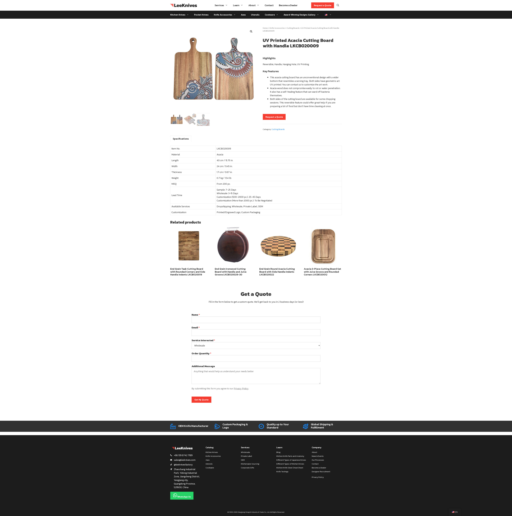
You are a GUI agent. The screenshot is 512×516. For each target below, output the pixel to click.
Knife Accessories (223, 14)
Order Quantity (201, 353)
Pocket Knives (201, 14)
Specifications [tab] (181, 139)
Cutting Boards (293, 28)
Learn (236, 5)
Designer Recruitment (321, 471)
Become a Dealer (288, 5)
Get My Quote (201, 399)
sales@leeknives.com (184, 460)
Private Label (246, 456)
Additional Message (203, 366)
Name (196, 315)
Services (219, 5)
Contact (269, 5)
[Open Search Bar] (338, 5)
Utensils (255, 14)
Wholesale (245, 452)
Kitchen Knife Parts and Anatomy (290, 456)
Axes (243, 14)
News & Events (318, 456)
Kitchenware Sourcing (250, 463)
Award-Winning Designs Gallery (299, 14)
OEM (243, 460)
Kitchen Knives (177, 14)
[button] (251, 31)
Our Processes (318, 460)
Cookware (270, 14)
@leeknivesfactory (183, 464)
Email (196, 327)
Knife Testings (282, 471)
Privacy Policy (241, 388)
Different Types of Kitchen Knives (290, 463)
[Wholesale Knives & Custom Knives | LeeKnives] (183, 5)
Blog (278, 452)
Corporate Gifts (247, 467)
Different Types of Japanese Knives (291, 460)
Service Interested (203, 340)
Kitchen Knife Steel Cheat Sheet (289, 467)
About (252, 5)
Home (265, 28)
